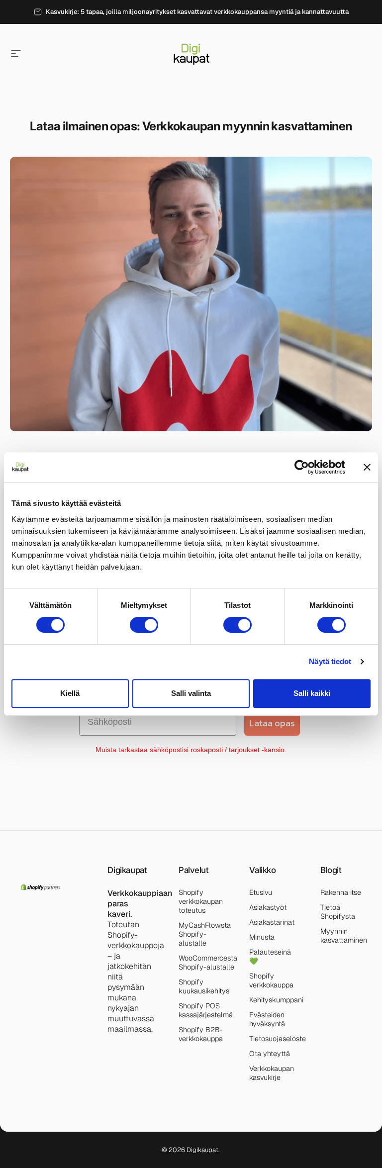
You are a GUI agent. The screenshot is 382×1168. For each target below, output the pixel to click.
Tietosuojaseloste (277, 1038)
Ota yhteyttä (269, 1053)
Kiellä (70, 693)
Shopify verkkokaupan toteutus (201, 901)
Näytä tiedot (330, 661)
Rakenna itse (340, 892)
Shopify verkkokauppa (271, 980)
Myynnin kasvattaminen (343, 936)
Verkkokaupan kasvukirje (271, 1073)
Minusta (262, 937)
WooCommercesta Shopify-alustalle (208, 963)
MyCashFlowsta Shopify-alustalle (205, 934)
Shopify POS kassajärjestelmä (206, 1010)
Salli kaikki (311, 693)
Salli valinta (191, 693)
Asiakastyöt (267, 907)
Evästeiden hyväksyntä (267, 1019)
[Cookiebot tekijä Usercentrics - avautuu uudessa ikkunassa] (301, 467)
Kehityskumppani (276, 999)
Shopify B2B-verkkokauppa (201, 1034)
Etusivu (260, 892)
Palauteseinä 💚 (270, 957)
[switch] (144, 625)
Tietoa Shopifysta (337, 912)
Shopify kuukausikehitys (204, 986)
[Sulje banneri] (367, 467)
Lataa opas (272, 723)
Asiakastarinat (271, 922)
